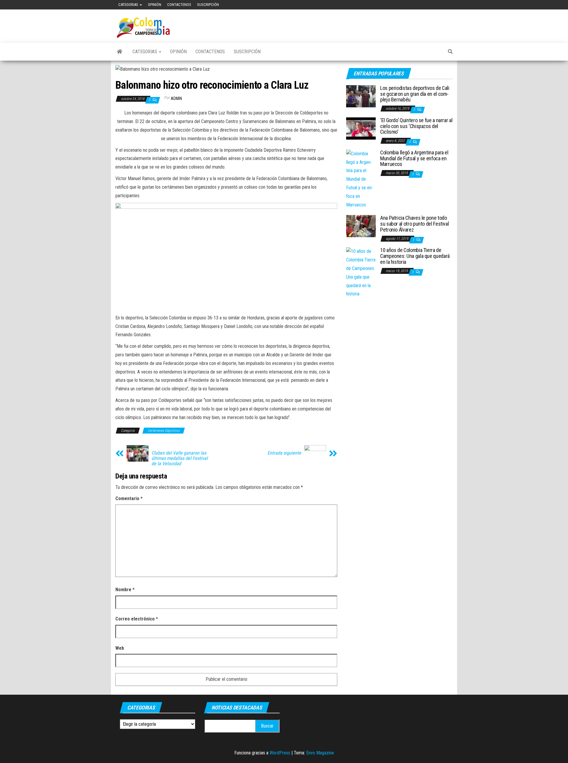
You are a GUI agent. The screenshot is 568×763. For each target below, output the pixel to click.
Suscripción (208, 4)
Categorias (128, 4)
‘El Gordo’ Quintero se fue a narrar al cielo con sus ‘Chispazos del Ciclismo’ (416, 126)
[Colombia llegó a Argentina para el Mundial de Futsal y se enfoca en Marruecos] (361, 179)
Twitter (443, 4)
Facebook (424, 4)
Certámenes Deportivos (164, 431)
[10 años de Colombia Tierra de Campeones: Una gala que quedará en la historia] (361, 272)
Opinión (154, 4)
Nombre (125, 589)
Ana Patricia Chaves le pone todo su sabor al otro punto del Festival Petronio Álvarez (414, 224)
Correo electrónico (136, 619)
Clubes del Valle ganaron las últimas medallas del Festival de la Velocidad (179, 458)
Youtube (433, 4)
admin (176, 98)
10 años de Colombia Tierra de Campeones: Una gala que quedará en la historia (415, 256)
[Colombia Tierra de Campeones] (119, 52)
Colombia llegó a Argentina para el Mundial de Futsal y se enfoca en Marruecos (414, 158)
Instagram (452, 4)
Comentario (129, 498)
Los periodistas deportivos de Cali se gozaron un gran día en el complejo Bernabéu (414, 94)
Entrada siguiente (284, 453)
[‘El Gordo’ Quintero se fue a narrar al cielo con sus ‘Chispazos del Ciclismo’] (361, 128)
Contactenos (179, 4)
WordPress (280, 753)
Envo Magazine (320, 753)
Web (119, 648)
